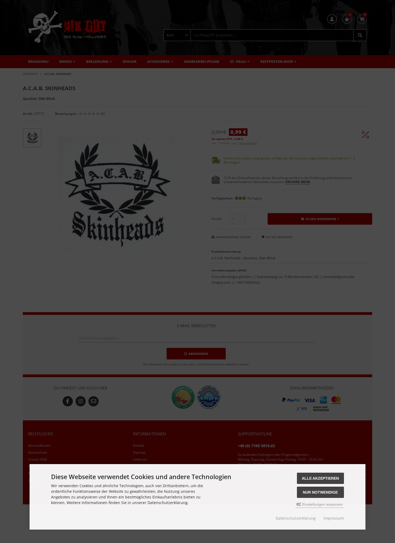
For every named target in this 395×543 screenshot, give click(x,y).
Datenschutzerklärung (296, 518)
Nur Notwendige (320, 492)
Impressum (334, 518)
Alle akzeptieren (320, 478)
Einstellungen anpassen (322, 504)
